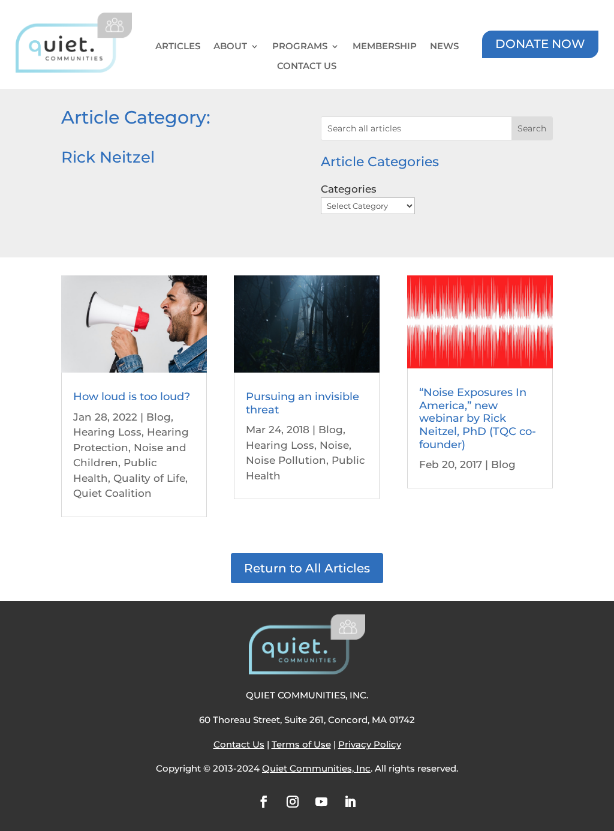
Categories (349, 189)
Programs (299, 46)
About (230, 46)
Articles (177, 46)
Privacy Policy (369, 744)
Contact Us (306, 66)
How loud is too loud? (131, 396)
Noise (334, 445)
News (444, 46)
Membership (385, 46)
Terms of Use (301, 744)
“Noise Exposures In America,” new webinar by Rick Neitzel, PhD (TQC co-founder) (477, 418)
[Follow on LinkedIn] (350, 802)
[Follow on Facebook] (264, 802)
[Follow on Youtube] (321, 802)
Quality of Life (149, 478)
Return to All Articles (307, 568)
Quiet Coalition (112, 493)
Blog (158, 417)
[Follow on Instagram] (293, 802)
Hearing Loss (107, 432)
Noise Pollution (286, 460)
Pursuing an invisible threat (302, 403)
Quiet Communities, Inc (316, 768)
